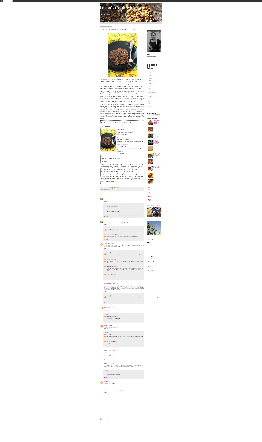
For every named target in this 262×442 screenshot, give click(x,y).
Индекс (142, 22)
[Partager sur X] (115, 188)
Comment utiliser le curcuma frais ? (156, 128)
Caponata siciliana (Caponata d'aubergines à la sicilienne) (156, 122)
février (150, 96)
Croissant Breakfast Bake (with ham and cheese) (154, 288)
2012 (149, 106)
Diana (108, 229)
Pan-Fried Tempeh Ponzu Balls (153, 259)
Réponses (106, 203)
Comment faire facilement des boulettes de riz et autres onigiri (156, 142)
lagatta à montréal (110, 234)
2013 (149, 105)
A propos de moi (109, 22)
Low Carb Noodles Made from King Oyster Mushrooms (154, 284)
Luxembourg (150, 196)
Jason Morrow (140, 431)
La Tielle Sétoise (156, 146)
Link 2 (115, 211)
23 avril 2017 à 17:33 (109, 243)
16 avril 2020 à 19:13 (114, 334)
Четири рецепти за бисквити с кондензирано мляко (153, 280)
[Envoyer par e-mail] (113, 188)
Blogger (148, 431)
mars (150, 94)
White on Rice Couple (152, 282)
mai (149, 86)
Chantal (105, 381)
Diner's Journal (151, 261)
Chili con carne (113, 111)
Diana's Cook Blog (118, 7)
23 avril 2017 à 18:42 (114, 252)
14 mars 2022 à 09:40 (114, 206)
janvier (150, 97)
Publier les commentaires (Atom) (110, 415)
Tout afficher (158, 297)
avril (150, 88)
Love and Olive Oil (151, 295)
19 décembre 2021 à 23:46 (115, 341)
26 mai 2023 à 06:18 (111, 363)
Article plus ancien (140, 413)
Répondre (105, 201)
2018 (149, 73)
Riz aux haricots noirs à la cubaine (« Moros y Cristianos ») (156, 154)
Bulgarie (149, 192)
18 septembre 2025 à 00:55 (112, 389)
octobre (150, 80)
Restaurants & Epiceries (130, 22)
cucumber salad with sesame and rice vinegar (154, 292)
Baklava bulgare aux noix (153, 92)
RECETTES (116, 22)
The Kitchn (150, 266)
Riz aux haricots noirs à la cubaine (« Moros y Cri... (154, 90)
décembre (150, 76)
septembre (150, 81)
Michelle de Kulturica (107, 283)
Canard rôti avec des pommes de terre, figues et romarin (156, 174)
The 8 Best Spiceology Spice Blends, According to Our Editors (153, 268)
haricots (110, 189)
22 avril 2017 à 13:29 (109, 198)
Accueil (102, 22)
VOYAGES (121, 22)
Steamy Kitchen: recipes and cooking (153, 271)
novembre (150, 78)
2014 (149, 103)
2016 (149, 100)
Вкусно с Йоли (151, 279)
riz (112, 189)
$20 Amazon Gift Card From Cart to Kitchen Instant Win (154, 273)
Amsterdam (149, 189)
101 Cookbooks (151, 258)
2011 (149, 108)
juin (149, 85)
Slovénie (149, 199)
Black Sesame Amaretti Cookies (153, 295)
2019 (149, 72)
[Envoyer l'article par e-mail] (111, 187)
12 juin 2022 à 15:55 (117, 234)
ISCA (105, 243)
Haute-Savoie (150, 195)
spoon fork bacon (151, 287)
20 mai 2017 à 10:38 (112, 259)
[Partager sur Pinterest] (118, 188)
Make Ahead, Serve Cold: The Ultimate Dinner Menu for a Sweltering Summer (153, 263)
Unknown (105, 307)
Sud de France (150, 200)
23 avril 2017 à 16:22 (114, 229)
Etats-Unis (149, 193)
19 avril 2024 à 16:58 (110, 381)
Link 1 (119, 208)
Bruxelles (149, 190)
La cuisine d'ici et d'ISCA (152, 276)
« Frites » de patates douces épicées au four (156, 160)
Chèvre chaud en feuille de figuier (153, 276)
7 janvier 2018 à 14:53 (111, 307)
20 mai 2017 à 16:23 (114, 266)
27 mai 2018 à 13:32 (111, 325)
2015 (149, 101)
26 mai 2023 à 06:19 (114, 372)
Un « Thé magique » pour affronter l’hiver (156, 167)
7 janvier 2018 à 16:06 (114, 316)
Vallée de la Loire (150, 202)
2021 (149, 70)
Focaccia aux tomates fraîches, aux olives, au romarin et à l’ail (156, 180)
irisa (104, 198)
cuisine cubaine (106, 189)
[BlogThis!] (114, 188)
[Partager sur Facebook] (117, 188)
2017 (149, 75)
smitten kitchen (151, 290)
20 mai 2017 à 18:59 (112, 274)
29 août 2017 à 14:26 (115, 283)
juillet (150, 83)
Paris (148, 197)
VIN (138, 22)
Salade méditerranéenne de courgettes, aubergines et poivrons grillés (156, 135)
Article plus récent (104, 413)
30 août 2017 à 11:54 (114, 296)
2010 (149, 110)
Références (148, 22)
